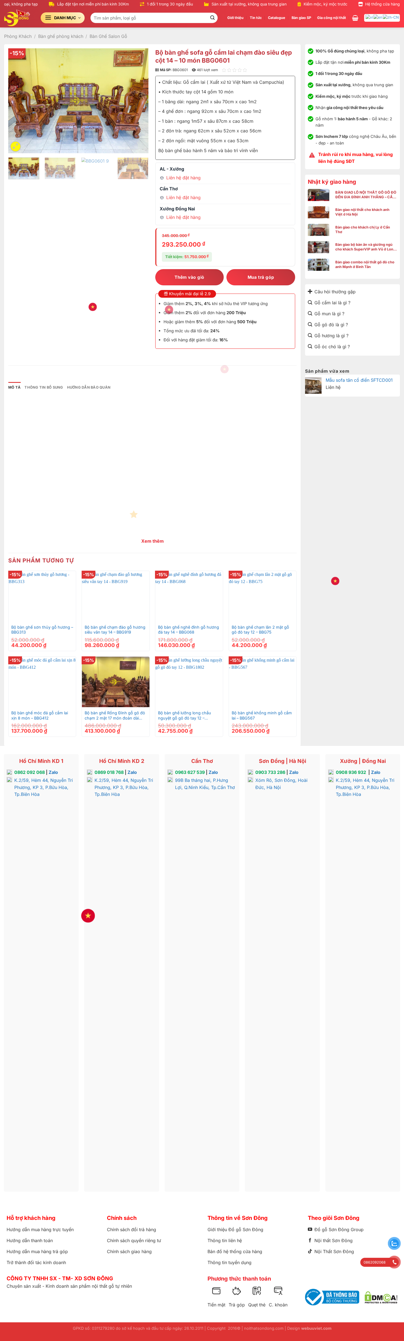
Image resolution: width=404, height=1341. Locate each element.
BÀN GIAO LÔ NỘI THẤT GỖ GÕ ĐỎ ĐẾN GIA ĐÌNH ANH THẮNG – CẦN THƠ (365, 194)
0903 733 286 (270, 772)
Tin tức (256, 18)
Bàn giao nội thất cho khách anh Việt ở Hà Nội (362, 212)
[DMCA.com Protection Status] (381, 1297)
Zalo (53, 772)
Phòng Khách (18, 36)
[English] (378, 17)
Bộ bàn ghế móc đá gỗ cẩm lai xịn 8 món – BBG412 (39, 715)
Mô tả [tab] (14, 387)
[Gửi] (212, 18)
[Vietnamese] (369, 17)
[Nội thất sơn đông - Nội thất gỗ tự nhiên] (18, 17)
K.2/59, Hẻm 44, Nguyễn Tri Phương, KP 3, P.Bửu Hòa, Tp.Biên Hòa (43, 787)
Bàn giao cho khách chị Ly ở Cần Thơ (362, 229)
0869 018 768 (109, 772)
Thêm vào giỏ (189, 277)
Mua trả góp (261, 277)
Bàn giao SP (301, 18)
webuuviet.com (316, 1328)
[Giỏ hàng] (355, 18)
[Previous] (18, 100)
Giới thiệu (235, 18)
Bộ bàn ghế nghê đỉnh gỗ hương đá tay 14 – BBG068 (188, 630)
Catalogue (276, 18)
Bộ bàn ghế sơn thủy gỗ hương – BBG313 (42, 630)
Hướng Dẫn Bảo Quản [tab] (89, 387)
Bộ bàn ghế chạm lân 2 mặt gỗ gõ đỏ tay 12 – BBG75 (260, 630)
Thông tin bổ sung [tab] (43, 387)
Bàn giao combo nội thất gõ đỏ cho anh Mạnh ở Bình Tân (364, 264)
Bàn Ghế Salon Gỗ (108, 36)
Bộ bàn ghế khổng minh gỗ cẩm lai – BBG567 (262, 715)
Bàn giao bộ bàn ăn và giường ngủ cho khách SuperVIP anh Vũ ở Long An (365, 247)
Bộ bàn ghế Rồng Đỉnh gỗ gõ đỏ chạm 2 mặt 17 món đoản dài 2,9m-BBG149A (115, 715)
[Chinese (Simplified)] (391, 17)
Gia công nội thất (331, 18)
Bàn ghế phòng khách (60, 36)
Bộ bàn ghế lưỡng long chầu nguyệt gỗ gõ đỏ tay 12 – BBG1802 (184, 715)
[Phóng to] (15, 146)
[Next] (138, 100)
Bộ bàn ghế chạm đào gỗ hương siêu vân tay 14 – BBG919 (115, 630)
